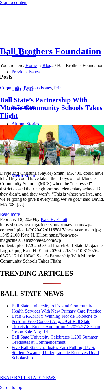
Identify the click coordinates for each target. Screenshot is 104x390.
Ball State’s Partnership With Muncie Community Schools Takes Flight (51, 107)
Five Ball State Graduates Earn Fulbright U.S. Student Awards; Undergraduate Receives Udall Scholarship (55, 352)
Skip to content (13, 2)
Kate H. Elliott (54, 219)
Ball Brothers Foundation (50, 51)
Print (58, 87)
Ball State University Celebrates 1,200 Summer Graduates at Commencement (55, 340)
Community (10, 87)
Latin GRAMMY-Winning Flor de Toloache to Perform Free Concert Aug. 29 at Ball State (54, 319)
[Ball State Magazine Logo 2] (43, 32)
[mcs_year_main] (52, 163)
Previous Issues (38, 87)
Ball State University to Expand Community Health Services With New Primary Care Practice (56, 308)
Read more (10, 214)
